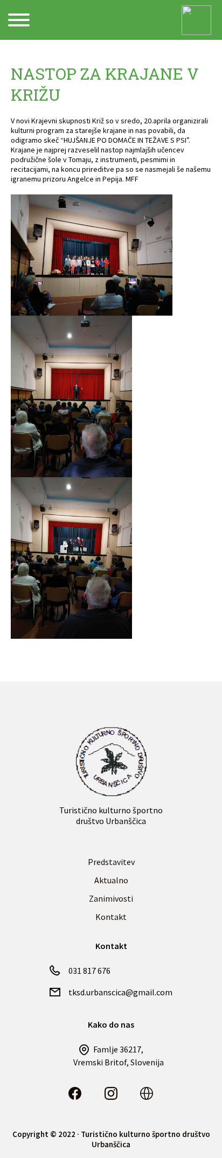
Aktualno (111, 880)
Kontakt (111, 916)
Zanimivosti (111, 898)
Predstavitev (111, 861)
